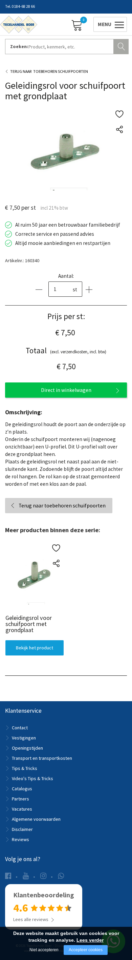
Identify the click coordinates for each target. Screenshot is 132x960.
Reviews (20, 839)
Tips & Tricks (24, 768)
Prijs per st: (66, 316)
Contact (20, 728)
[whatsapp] (61, 875)
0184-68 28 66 (23, 6)
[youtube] (26, 875)
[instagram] (43, 875)
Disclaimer (22, 829)
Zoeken (122, 46)
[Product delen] (119, 129)
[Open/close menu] (109, 24)
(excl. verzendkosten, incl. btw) (66, 350)
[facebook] (8, 875)
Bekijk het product (34, 647)
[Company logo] (18, 24)
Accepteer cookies (86, 949)
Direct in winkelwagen (66, 390)
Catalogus (22, 789)
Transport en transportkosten (42, 758)
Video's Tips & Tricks (32, 778)
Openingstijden (27, 748)
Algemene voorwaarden (36, 819)
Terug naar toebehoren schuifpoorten (62, 505)
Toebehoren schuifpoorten (60, 71)
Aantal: (66, 276)
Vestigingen (24, 738)
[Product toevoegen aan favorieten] (119, 114)
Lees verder (90, 940)
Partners (20, 799)
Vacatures (22, 809)
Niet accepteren (44, 949)
